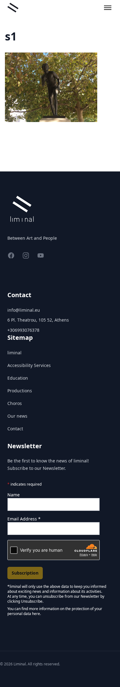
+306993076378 (23, 330)
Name (13, 495)
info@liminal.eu (23, 310)
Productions (19, 391)
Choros (14, 403)
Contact (15, 429)
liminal (14, 353)
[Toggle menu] (108, 8)
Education (17, 378)
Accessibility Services (29, 365)
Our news (17, 416)
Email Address (24, 519)
